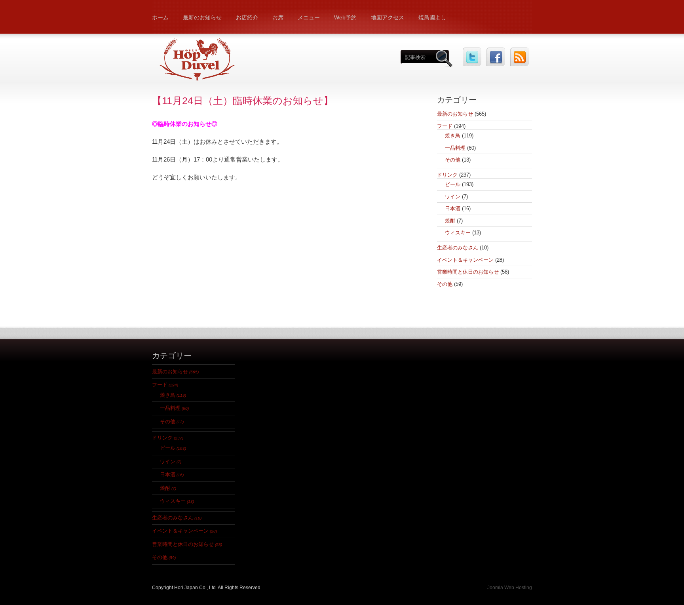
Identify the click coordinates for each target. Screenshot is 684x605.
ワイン (452, 197)
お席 (277, 17)
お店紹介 (247, 17)
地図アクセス (387, 17)
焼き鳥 (452, 136)
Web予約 (345, 17)
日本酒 (452, 208)
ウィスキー (458, 233)
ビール (452, 184)
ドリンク (447, 175)
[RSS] (519, 57)
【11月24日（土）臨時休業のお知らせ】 (242, 100)
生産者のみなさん (457, 248)
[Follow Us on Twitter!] (472, 57)
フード (444, 126)
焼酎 (450, 221)
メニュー (309, 17)
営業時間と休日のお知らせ (468, 272)
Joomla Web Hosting (509, 587)
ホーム (160, 17)
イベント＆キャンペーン (465, 260)
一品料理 (455, 148)
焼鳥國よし (432, 17)
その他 (452, 160)
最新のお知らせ (202, 17)
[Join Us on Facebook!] (495, 57)
